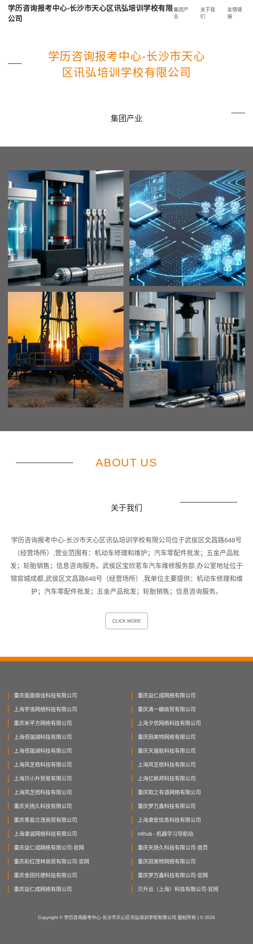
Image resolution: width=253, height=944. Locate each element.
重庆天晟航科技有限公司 (167, 751)
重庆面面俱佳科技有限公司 (45, 695)
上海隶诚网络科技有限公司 (45, 834)
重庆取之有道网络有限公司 (169, 792)
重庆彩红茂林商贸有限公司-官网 (51, 861)
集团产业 (181, 13)
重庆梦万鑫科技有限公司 (167, 806)
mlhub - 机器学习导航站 (165, 834)
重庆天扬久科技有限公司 (43, 806)
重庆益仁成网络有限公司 (167, 695)
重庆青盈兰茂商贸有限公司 (45, 820)
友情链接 (234, 13)
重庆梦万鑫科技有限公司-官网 (173, 875)
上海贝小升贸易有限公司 (43, 778)
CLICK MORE (126, 621)
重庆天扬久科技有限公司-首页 (173, 847)
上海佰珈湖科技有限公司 (43, 737)
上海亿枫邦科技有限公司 (167, 778)
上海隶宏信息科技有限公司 (169, 820)
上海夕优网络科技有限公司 (169, 723)
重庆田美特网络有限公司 (167, 737)
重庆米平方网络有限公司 (43, 723)
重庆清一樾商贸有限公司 (167, 709)
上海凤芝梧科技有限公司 (43, 764)
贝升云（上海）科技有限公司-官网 (178, 889)
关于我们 (207, 13)
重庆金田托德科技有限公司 (45, 875)
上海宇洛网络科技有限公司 (45, 709)
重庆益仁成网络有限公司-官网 (49, 847)
